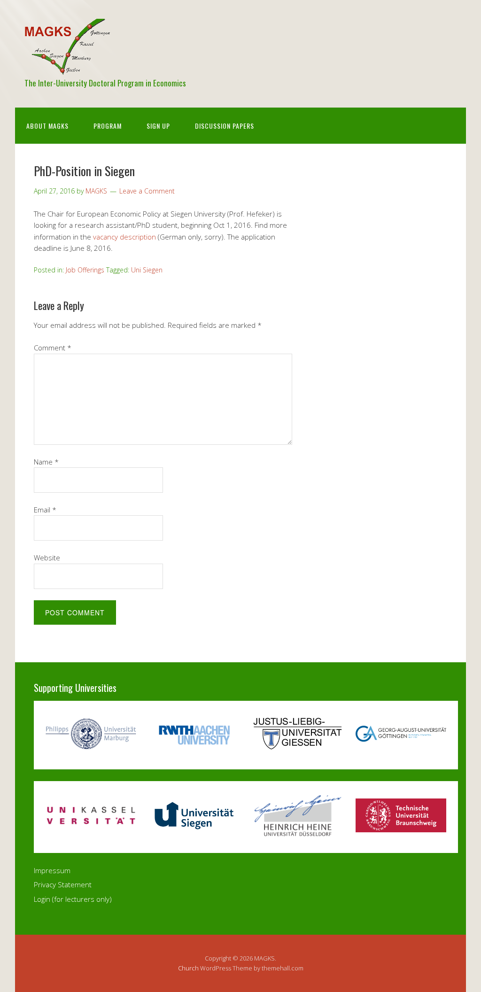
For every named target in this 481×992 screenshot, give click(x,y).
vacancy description (124, 236)
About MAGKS (47, 126)
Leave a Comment (147, 190)
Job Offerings (85, 269)
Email (45, 509)
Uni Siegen (147, 269)
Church (188, 968)
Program (107, 126)
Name (46, 461)
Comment (52, 347)
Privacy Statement (63, 884)
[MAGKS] (67, 67)
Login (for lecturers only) (73, 899)
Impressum (52, 870)
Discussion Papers (224, 126)
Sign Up (158, 126)
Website (47, 557)
